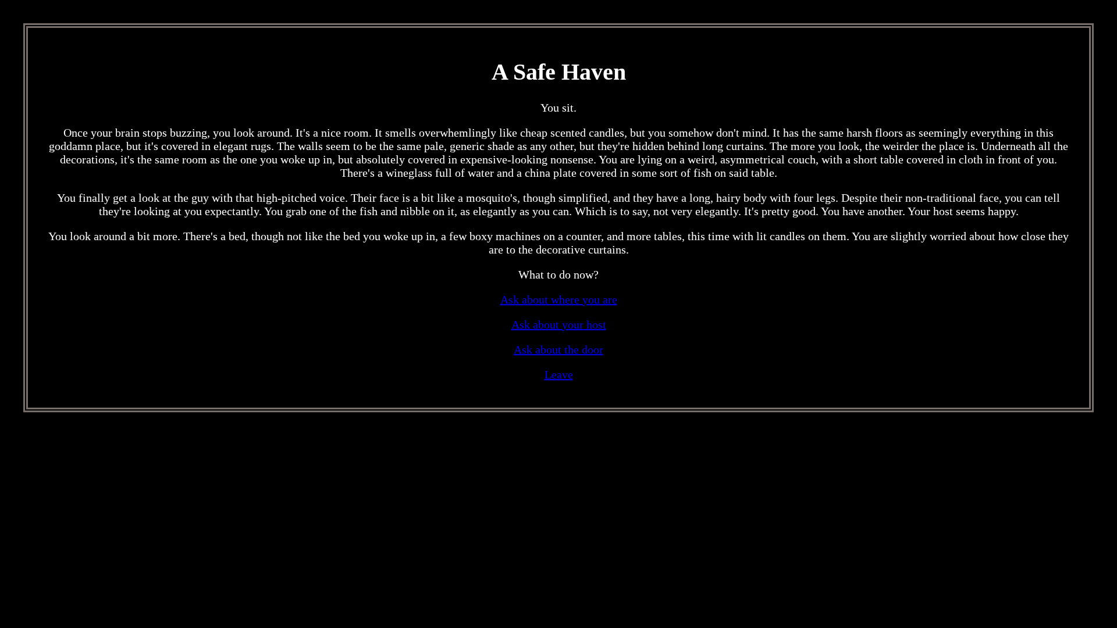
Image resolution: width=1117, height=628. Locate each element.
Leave (559, 374)
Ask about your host (558, 324)
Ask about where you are (558, 299)
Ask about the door (558, 349)
